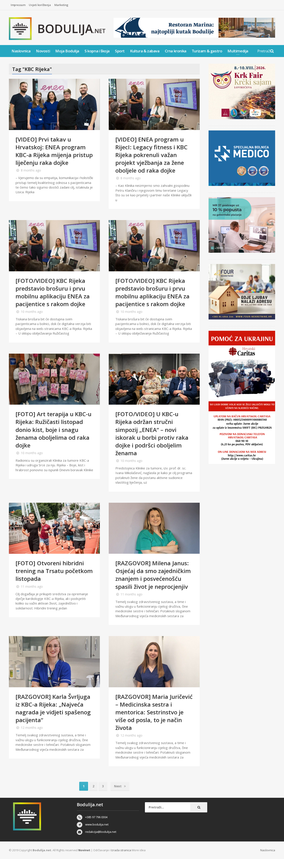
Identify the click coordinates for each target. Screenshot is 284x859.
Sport (120, 50)
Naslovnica (21, 50)
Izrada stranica (121, 850)
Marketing (61, 5)
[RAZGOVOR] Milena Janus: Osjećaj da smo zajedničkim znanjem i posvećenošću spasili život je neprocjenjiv (153, 574)
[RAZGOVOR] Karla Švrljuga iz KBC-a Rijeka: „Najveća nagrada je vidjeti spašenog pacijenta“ (53, 708)
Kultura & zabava (145, 50)
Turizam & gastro (207, 50)
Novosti (43, 50)
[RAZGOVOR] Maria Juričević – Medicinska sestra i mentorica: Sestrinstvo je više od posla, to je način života (154, 712)
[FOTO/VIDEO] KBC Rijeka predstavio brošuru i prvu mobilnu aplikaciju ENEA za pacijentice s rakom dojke (53, 292)
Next (118, 786)
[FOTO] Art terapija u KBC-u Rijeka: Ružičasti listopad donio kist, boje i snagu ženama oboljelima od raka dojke (53, 429)
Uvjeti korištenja (40, 5)
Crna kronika (175, 50)
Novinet (84, 850)
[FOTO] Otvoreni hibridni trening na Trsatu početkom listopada (54, 571)
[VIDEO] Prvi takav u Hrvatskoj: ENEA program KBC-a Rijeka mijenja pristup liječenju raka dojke (54, 151)
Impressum (18, 5)
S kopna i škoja (97, 50)
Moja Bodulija (67, 50)
